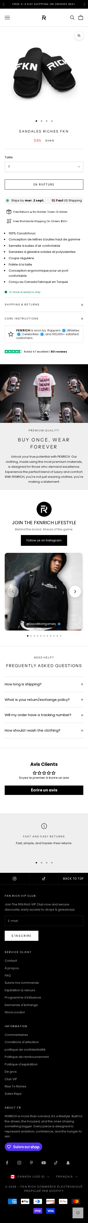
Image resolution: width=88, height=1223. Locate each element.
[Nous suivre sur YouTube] (43, 1162)
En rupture (44, 184)
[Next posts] (75, 591)
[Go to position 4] (37, 636)
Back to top (73, 879)
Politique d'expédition (21, 1064)
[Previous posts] (13, 591)
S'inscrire (21, 936)
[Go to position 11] (60, 636)
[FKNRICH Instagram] (14, 878)
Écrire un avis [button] (44, 790)
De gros (11, 1071)
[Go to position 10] (57, 636)
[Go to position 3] (34, 636)
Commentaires (16, 1035)
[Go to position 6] (44, 636)
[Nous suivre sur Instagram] (19, 1162)
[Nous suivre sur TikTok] (56, 1162)
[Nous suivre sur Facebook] (7, 1162)
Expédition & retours (20, 990)
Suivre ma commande (22, 982)
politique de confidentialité (25, 1049)
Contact (11, 960)
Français (64, 1176)
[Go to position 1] (27, 636)
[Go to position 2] (31, 636)
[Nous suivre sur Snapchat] (68, 1162)
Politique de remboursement (27, 1057)
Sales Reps (13, 1093)
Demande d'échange (21, 1005)
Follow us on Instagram (44, 540)
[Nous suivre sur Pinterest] (31, 1162)
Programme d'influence (23, 997)
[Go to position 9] (54, 636)
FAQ (8, 975)
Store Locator (15, 1012)
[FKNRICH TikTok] (44, 878)
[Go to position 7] (47, 636)
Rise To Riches (15, 1086)
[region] (44, 591)
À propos (12, 968)
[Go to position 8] (50, 636)
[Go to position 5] (41, 636)
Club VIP (11, 1079)
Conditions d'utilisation (22, 1042)
